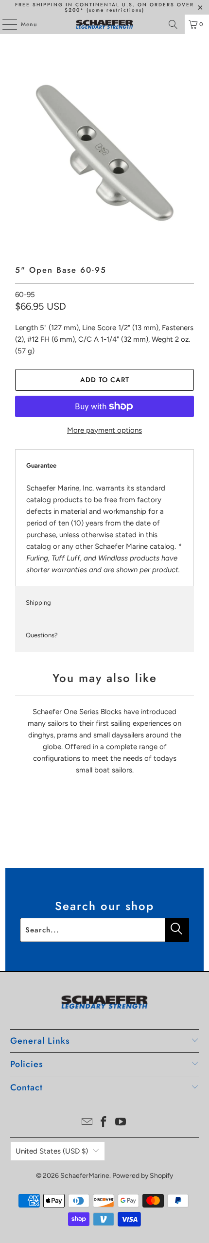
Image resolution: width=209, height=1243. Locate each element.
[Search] (173, 24)
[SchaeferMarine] (104, 24)
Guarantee (41, 465)
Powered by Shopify (142, 1176)
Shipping (38, 602)
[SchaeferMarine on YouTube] (121, 1123)
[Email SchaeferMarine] (87, 1123)
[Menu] (4, 24)
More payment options (104, 430)
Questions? (42, 635)
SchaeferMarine (84, 1176)
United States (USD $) (52, 1151)
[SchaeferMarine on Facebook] (104, 1123)
